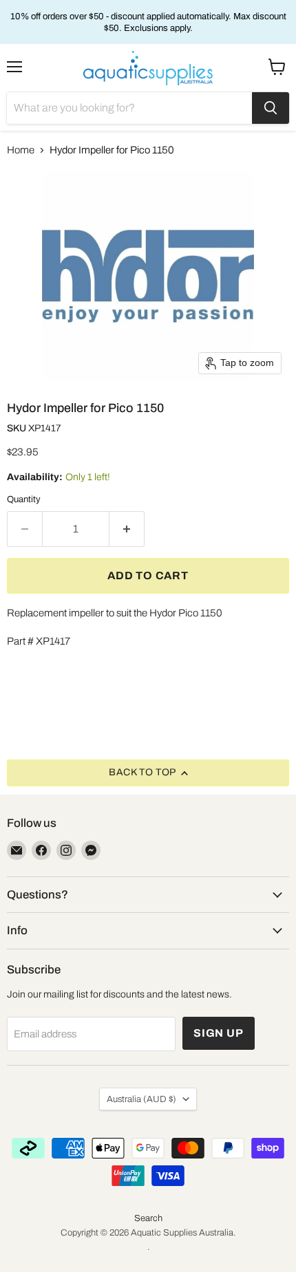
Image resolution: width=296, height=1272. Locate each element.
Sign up (218, 1033)
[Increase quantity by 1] (127, 529)
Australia (141, 1099)
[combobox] (129, 108)
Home (20, 149)
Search (148, 1218)
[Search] (270, 108)
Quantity (24, 499)
